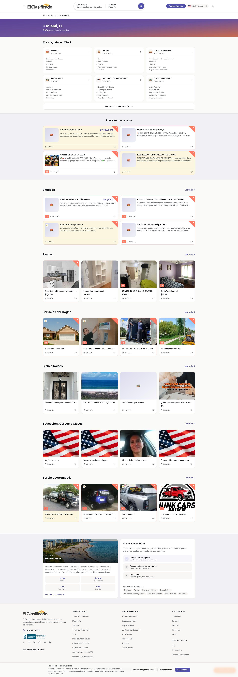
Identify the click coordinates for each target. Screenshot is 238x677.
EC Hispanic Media (129, 616)
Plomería (152, 62)
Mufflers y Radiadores (157, 95)
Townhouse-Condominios (107, 67)
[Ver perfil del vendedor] (47, 155)
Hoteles (49, 62)
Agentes (49, 87)
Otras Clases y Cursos (106, 87)
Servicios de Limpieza (157, 67)
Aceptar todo (182, 670)
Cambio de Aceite (156, 98)
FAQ (173, 646)
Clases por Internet (105, 90)
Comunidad (176, 616)
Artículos (175, 625)
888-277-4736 (33, 630)
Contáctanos (177, 650)
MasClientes (127, 634)
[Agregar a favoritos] (114, 146)
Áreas (53, 15)
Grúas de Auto (154, 90)
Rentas (136, 590)
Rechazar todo (166, 670)
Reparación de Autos (157, 92)
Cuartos (101, 64)
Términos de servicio (81, 630)
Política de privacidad (81, 643)
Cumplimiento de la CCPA (82, 652)
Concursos (176, 621)
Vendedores (50, 70)
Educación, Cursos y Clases (134, 594)
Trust (74, 634)
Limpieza (49, 64)
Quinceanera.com (129, 621)
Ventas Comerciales (53, 90)
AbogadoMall (127, 639)
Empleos (127, 590)
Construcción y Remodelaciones (161, 59)
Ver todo (189, 190)
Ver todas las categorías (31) (117, 106)
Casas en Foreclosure (54, 95)
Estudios (101, 70)
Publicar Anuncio (176, 6)
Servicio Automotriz (155, 594)
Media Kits (76, 621)
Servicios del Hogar (149, 590)
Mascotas (182, 594)
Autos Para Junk (155, 87)
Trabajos (76, 625)
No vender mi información (82, 657)
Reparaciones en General (158, 70)
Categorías (176, 630)
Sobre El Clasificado (80, 616)
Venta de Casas (52, 92)
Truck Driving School (105, 98)
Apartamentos (103, 62)
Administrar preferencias (143, 670)
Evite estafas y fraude (81, 639)
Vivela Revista (128, 648)
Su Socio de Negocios (131, 630)
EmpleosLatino (128, 625)
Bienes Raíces (165, 590)
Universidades (103, 95)
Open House (51, 98)
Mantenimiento (51, 67)
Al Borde (125, 643)
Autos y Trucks (170, 594)
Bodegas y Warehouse (54, 59)
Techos (152, 64)
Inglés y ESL (102, 92)
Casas (100, 59)
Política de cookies (80, 648)
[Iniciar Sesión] (212, 6)
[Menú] (24, 6)
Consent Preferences (180, 655)
